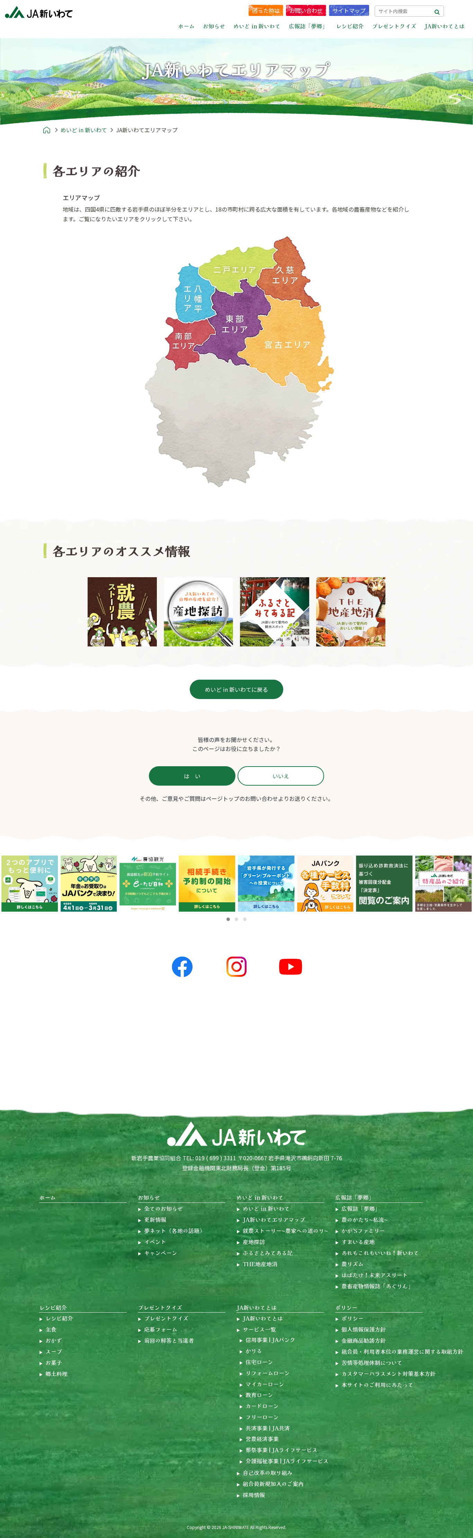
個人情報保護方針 (363, 1329)
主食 (50, 1329)
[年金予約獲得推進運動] (29, 884)
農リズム (352, 1264)
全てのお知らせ (163, 1208)
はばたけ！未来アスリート (374, 1275)
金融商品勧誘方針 (363, 1340)
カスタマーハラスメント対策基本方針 (388, 1373)
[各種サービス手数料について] (207, 884)
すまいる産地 (358, 1241)
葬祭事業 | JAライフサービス (282, 1450)
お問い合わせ (306, 10)
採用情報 (254, 1495)
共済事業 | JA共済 (268, 1428)
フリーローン (262, 1417)
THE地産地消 (260, 1264)
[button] (228, 919)
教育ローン (259, 1395)
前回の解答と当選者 (169, 1340)
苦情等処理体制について (371, 1362)
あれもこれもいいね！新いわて (380, 1253)
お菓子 (53, 1362)
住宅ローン (259, 1362)
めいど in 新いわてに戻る (236, 689)
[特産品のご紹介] (384, 884)
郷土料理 (56, 1373)
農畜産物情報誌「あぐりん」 (377, 1286)
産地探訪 (254, 1241)
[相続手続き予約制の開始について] (148, 884)
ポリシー (346, 1307)
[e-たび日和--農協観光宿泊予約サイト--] (89, 884)
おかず (53, 1340)
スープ (53, 1351)
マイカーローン (265, 1384)
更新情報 (155, 1219)
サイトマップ (349, 10)
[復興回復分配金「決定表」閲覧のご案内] (325, 884)
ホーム (186, 26)
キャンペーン (160, 1253)
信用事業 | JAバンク (270, 1339)
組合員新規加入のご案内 (273, 1483)
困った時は (266, 10)
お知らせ (149, 1197)
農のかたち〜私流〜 (364, 1219)
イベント (155, 1241)
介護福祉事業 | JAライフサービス (287, 1461)
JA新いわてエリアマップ (274, 1219)
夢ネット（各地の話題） (174, 1230)
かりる (254, 1351)
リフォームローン (268, 1373)
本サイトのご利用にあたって (377, 1384)
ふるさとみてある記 (268, 1253)
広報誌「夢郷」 (354, 1197)
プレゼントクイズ (160, 1307)
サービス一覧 (259, 1329)
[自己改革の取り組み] (443, 884)
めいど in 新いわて (260, 1197)
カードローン (262, 1406)
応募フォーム (160, 1329)
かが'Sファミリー (363, 1230)
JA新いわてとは (257, 1307)
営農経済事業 (262, 1438)
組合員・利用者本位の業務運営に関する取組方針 (402, 1351)
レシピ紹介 (53, 1307)
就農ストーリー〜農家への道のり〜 (285, 1230)
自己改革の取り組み (268, 1472)
